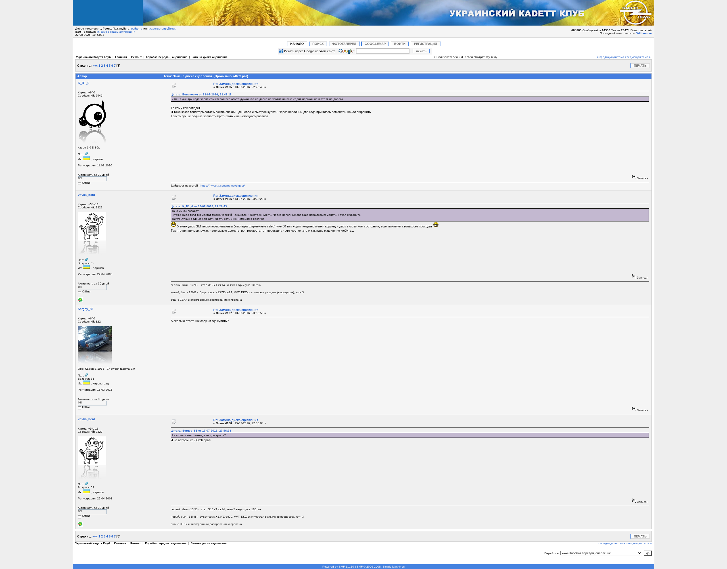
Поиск (318, 43)
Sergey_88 (85, 309)
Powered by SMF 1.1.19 (338, 566)
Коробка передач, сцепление (166, 56)
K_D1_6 (83, 83)
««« (95, 65)
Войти (400, 43)
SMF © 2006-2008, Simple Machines (381, 566)
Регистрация (425, 43)
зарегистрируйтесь (162, 28)
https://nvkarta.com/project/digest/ (222, 185)
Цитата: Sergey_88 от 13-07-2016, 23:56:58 (201, 430)
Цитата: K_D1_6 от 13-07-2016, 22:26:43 (199, 206)
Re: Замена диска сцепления (235, 83)
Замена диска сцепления (209, 56)
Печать (640, 65)
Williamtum (644, 33)
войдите (137, 28)
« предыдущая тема (610, 56)
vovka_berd (86, 194)
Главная (121, 56)
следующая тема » (638, 56)
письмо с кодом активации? (116, 31)
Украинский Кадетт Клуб (93, 56)
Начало (297, 43)
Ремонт (136, 56)
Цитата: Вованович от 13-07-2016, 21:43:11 (201, 94)
